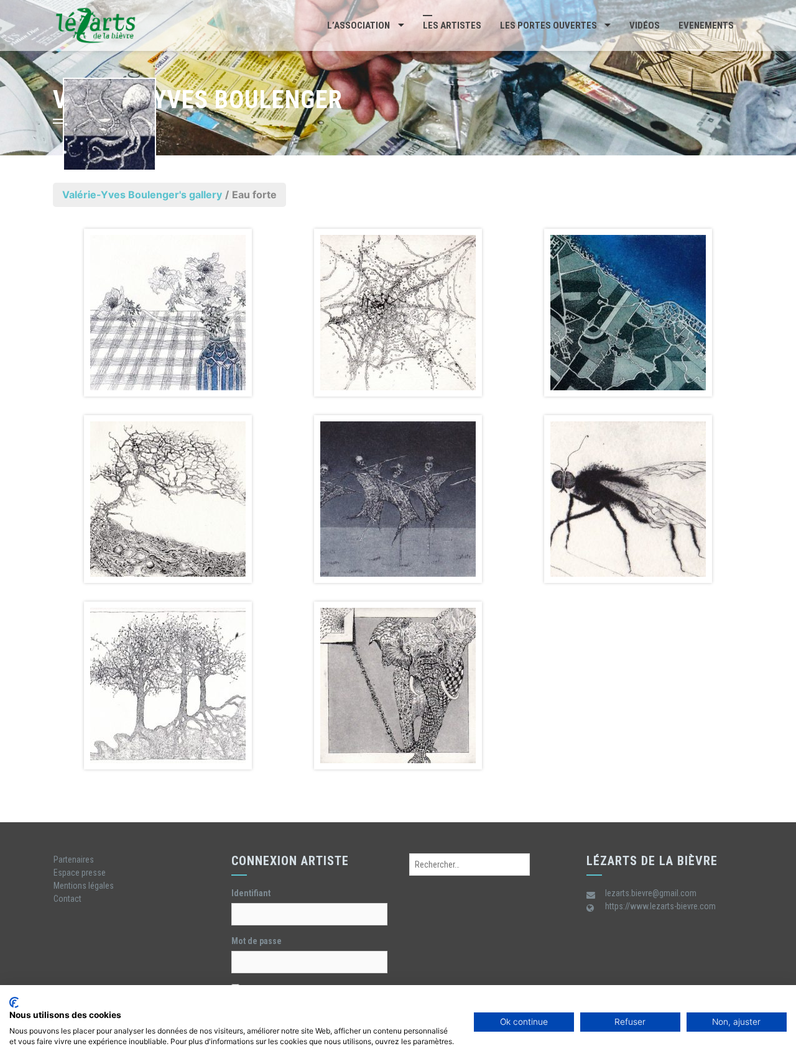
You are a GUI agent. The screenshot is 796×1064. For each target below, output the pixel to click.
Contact (67, 899)
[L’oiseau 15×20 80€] (168, 685)
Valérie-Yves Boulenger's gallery (142, 194)
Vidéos (644, 25)
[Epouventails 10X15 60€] (398, 499)
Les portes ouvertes (548, 25)
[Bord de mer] (628, 313)
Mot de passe (256, 941)
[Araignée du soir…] (398, 313)
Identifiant (251, 893)
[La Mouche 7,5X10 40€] (628, 499)
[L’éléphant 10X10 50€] (398, 685)
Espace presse (79, 873)
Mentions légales (83, 886)
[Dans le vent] (168, 499)
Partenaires (73, 859)
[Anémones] (168, 313)
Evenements (706, 25)
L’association (358, 25)
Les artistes (452, 25)
